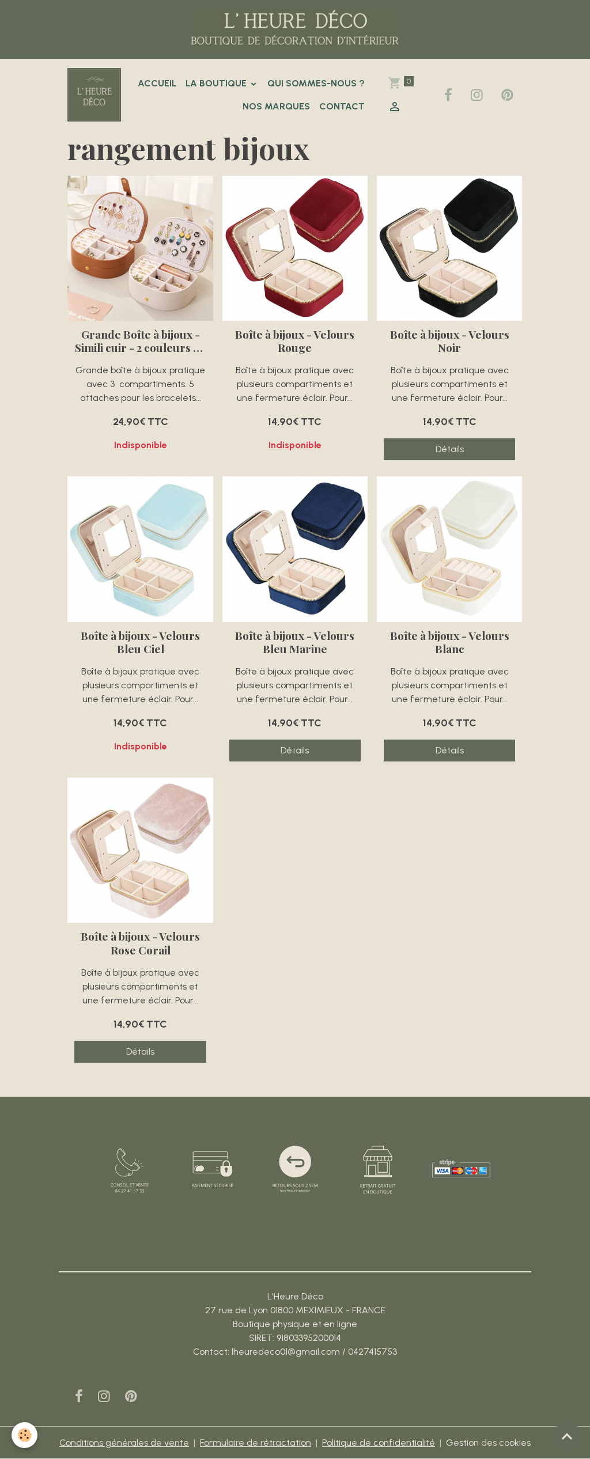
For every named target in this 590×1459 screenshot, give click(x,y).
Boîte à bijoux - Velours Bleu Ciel (140, 642)
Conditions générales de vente (124, 1442)
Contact (342, 106)
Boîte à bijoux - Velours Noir (449, 341)
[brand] (94, 95)
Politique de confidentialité (378, 1442)
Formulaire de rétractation (255, 1442)
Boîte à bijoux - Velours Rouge (294, 341)
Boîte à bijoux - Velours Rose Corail (140, 943)
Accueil (157, 83)
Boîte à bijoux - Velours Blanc (449, 642)
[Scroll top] (567, 1436)
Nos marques (276, 106)
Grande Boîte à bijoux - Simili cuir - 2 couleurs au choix (140, 341)
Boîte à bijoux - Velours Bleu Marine (294, 642)
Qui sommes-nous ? (316, 83)
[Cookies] (24, 1435)
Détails (450, 449)
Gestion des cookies (488, 1442)
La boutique (217, 83)
